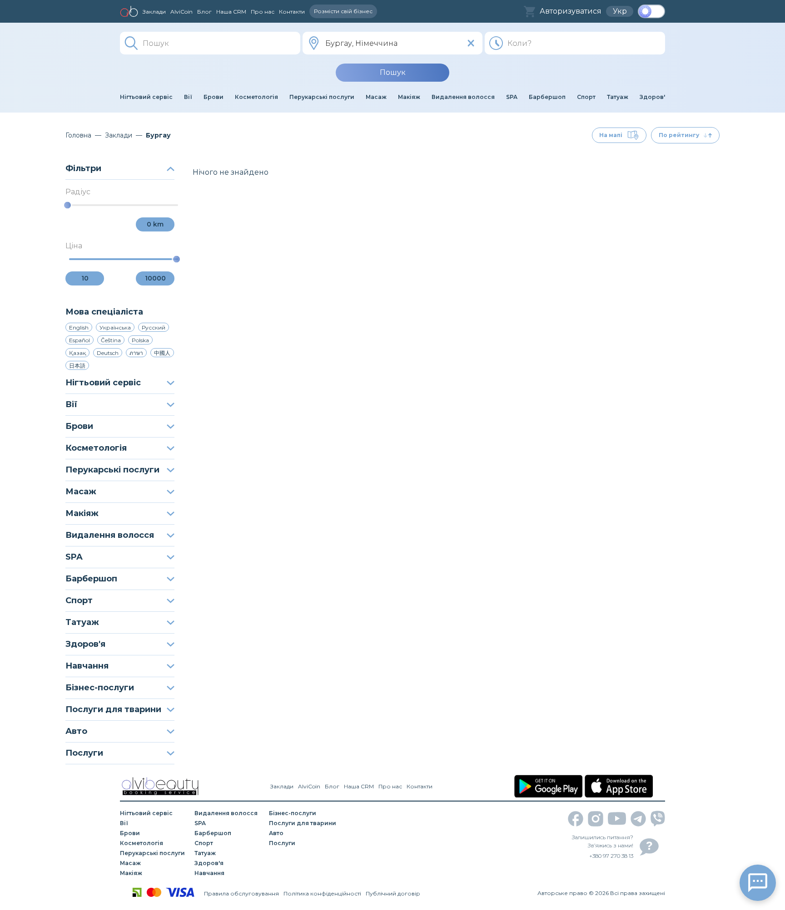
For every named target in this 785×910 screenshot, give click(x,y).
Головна (78, 135)
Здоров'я (85, 644)
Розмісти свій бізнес (343, 11)
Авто (76, 731)
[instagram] (595, 818)
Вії (71, 404)
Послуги (84, 753)
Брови (79, 426)
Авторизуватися (570, 11)
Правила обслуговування (241, 893)
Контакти (292, 11)
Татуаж (82, 622)
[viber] (658, 818)
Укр (620, 11)
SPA (74, 557)
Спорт (79, 600)
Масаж (80, 492)
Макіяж (82, 513)
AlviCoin (181, 11)
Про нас (262, 11)
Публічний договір (393, 893)
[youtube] (617, 818)
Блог (204, 11)
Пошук (393, 72)
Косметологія (96, 448)
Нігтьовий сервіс (103, 383)
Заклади (154, 11)
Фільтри (83, 168)
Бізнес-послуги (99, 688)
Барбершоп (91, 579)
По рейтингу (679, 135)
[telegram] (638, 818)
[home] (129, 11)
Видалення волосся (109, 535)
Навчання (87, 666)
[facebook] (575, 818)
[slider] (67, 205)
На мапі (610, 135)
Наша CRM (231, 11)
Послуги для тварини (113, 709)
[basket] (529, 11)
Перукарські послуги (112, 470)
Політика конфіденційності (322, 893)
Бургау (158, 135)
